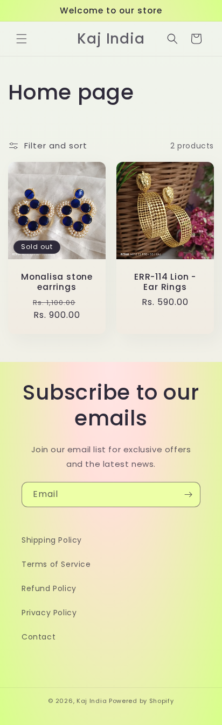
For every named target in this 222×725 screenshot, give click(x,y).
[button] (21, 39)
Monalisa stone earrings (57, 282)
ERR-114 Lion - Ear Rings (165, 282)
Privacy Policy (49, 612)
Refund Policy (49, 588)
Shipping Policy (52, 540)
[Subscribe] (188, 494)
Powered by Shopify (141, 700)
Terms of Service (56, 564)
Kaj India (92, 700)
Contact (39, 636)
